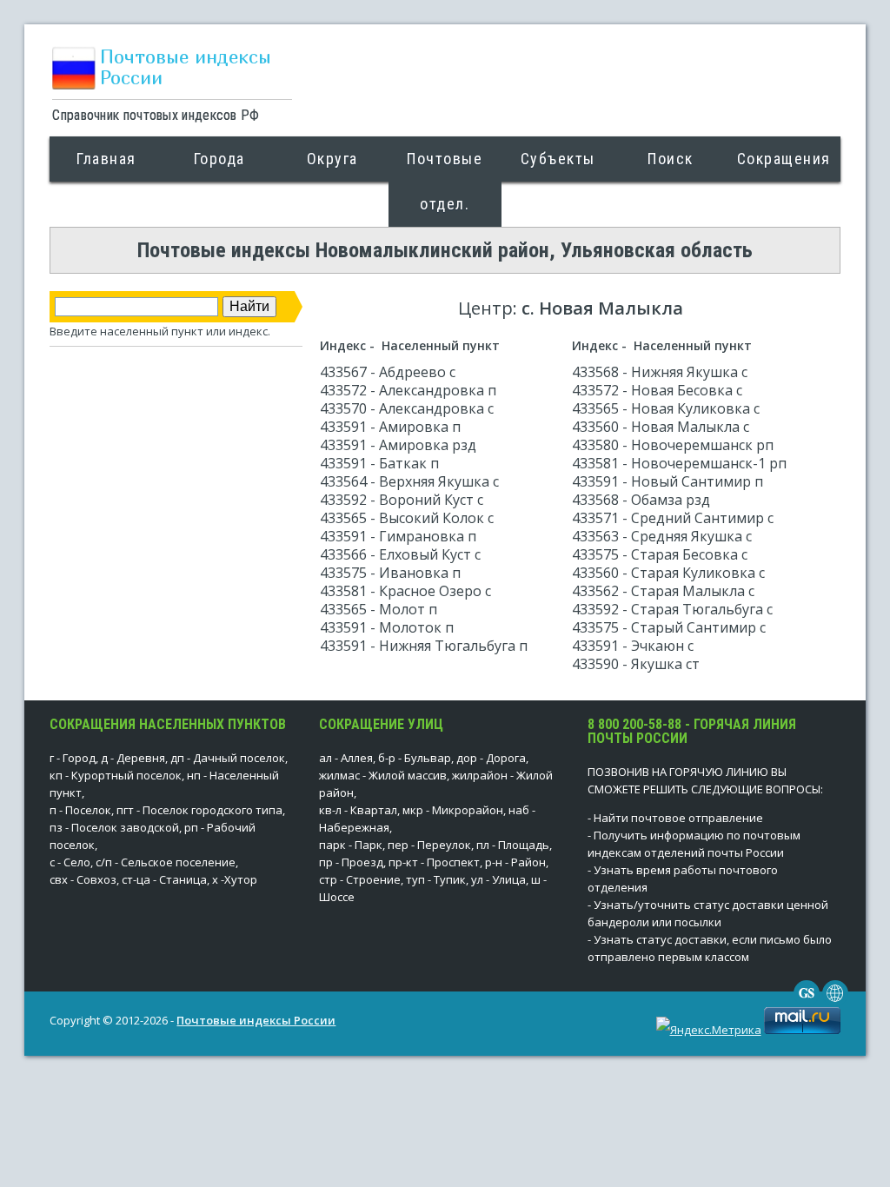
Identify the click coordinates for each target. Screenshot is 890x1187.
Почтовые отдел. (444, 181)
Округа (332, 158)
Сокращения (784, 158)
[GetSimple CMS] (807, 1002)
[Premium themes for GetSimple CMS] (835, 1002)
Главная (106, 158)
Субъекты (558, 158)
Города (219, 158)
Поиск (671, 158)
